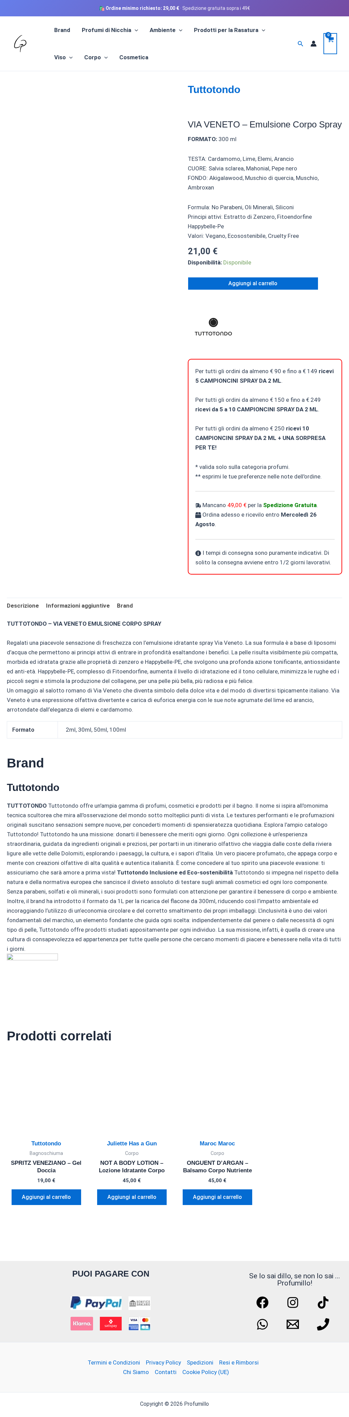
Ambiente (163, 30)
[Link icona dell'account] (313, 44)
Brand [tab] (125, 605)
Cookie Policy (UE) (205, 1372)
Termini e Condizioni (114, 1362)
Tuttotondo (214, 89)
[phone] (324, 1324)
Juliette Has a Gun (132, 1143)
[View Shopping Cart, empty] (330, 43)
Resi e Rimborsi (239, 1362)
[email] (294, 1324)
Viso (60, 57)
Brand (62, 30)
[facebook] (263, 1302)
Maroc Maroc (217, 1143)
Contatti (166, 1372)
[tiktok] (324, 1302)
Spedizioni (200, 1362)
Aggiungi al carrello (252, 283)
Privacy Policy (163, 1362)
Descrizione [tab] (23, 605)
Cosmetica (133, 57)
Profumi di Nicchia (106, 30)
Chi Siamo (136, 1372)
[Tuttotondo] (213, 326)
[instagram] (294, 1302)
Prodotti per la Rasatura (226, 30)
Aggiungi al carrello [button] (46, 1197)
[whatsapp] (263, 1324)
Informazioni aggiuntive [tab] (78, 605)
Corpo (92, 57)
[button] (134, 30)
